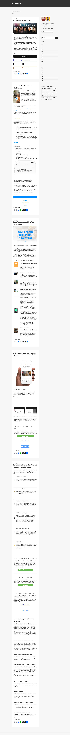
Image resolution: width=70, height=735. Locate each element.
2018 (42, 59)
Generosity (49, 90)
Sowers (51, 95)
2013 (42, 68)
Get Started (25, 197)
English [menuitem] (43, 31)
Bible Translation (50, 88)
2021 (42, 53)
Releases (43, 95)
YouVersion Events (30, 90)
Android (47, 86)
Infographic (54, 90)
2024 (42, 47)
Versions (53, 97)
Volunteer (47, 99)
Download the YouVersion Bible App (48, 24)
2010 (42, 74)
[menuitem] (47, 31)
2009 (42, 76)
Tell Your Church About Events (25, 569)
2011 (42, 72)
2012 (42, 70)
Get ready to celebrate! (21, 20)
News (43, 93)
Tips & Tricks (48, 97)
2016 (42, 63)
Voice (43, 99)
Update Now (25, 585)
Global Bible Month (49, 28)
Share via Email (26, 67)
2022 (42, 51)
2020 (42, 55)
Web (51, 99)
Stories (55, 95)
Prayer (52, 93)
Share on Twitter (25, 446)
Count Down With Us (25, 56)
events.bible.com (19, 121)
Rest (47, 95)
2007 (42, 80)
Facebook (44, 90)
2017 (42, 61)
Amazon (43, 86)
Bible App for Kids (53, 86)
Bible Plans (44, 88)
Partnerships (47, 93)
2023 (42, 49)
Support (43, 97)
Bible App (33, 140)
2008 (42, 78)
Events (55, 88)
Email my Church (25, 436)
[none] (47, 31)
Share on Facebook (26, 60)
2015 (42, 65)
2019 (42, 57)
